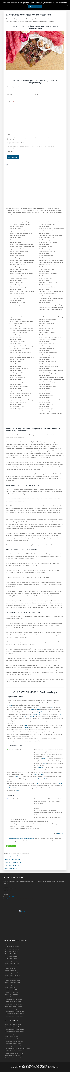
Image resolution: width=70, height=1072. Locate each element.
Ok (30, 7)
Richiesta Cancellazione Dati (34, 1066)
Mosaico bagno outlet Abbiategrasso (14, 1053)
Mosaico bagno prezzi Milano (12, 980)
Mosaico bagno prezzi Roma (12, 985)
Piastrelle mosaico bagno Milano (13, 1004)
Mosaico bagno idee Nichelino (12, 1038)
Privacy (9, 134)
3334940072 (12, 897)
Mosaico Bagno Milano (10, 968)
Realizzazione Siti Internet (18, 1067)
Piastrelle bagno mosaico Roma (13, 1001)
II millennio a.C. (41, 767)
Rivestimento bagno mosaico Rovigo (14, 1029)
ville (59, 714)
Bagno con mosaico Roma (11, 951)
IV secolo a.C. (18, 776)
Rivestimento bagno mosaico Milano (14, 1011)
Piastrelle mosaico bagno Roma (13, 1009)
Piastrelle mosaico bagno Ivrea (13, 1043)
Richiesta (10, 102)
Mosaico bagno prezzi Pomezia (13, 1046)
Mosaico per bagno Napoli (11, 992)
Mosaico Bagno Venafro (10, 868)
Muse (32, 709)
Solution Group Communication (50, 1067)
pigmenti (9, 705)
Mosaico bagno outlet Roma (12, 978)
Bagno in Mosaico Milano (11, 954)
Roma (37, 783)
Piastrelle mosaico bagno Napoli (13, 1006)
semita (26, 727)
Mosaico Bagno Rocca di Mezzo (13, 1027)
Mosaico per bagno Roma (11, 994)
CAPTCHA (10, 151)
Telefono (10, 94)
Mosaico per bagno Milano (12, 990)
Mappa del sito (45, 1066)
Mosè (27, 730)
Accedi (52, 1066)
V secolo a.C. (43, 774)
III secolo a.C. (41, 779)
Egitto (15, 788)
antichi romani (37, 714)
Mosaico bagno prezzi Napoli (12, 982)
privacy (20, 140)
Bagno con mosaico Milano (12, 946)
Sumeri (45, 763)
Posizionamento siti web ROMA (33, 1067)
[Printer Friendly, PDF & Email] (11, 846)
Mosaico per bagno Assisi (11, 1034)
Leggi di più (37, 7)
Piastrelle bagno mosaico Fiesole (13, 1055)
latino (38, 709)
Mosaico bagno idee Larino (12, 1036)
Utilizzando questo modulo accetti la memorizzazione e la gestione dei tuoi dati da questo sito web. (31, 147)
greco (51, 707)
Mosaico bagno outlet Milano (12, 973)
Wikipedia (60, 833)
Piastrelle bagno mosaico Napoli (13, 999)
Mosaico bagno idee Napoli (12, 963)
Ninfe (25, 716)
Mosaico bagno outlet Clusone (12, 856)
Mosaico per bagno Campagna (13, 1024)
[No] (68, 5)
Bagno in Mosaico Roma (11, 958)
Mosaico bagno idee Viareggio (12, 862)
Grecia (35, 774)
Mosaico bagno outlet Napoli (12, 975)
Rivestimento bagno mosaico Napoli (14, 1013)
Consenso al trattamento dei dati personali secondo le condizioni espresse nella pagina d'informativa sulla (30, 139)
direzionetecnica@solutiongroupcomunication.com (20, 899)
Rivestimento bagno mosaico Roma (14, 1016)
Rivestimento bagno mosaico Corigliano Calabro (17, 1048)
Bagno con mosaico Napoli (12, 949)
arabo (25, 725)
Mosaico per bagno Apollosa (12, 859)
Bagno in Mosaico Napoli (11, 956)
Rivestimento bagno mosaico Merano (14, 1031)
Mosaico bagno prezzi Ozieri (12, 865)
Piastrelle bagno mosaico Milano (13, 997)
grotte (41, 712)
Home (6, 944)
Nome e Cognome (13, 87)
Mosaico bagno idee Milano (12, 961)
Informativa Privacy (21, 1066)
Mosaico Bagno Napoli (10, 970)
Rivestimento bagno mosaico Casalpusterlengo (20, 838)
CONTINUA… (19, 790)
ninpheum (31, 716)
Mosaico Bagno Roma (10, 987)
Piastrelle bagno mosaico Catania (13, 1050)
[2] (40, 738)
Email (37, 94)
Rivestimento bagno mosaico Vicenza (14, 1058)
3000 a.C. (44, 759)
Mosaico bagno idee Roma (12, 966)
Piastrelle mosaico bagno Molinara (14, 1041)
